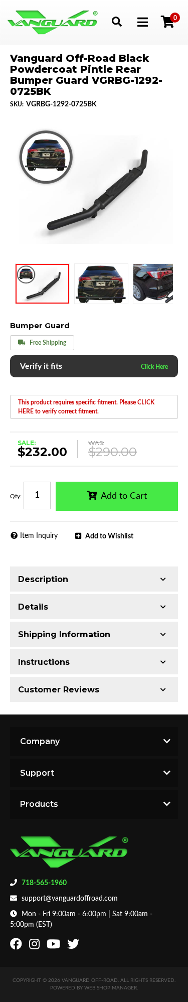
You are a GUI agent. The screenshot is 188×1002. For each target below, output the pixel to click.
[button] (116, 21)
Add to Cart (124, 496)
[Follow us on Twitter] (74, 946)
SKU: (17, 104)
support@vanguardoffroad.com (70, 898)
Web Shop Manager (110, 987)
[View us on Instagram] (35, 946)
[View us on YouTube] (55, 946)
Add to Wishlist (109, 536)
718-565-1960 (44, 883)
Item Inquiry (39, 535)
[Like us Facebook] (17, 946)
